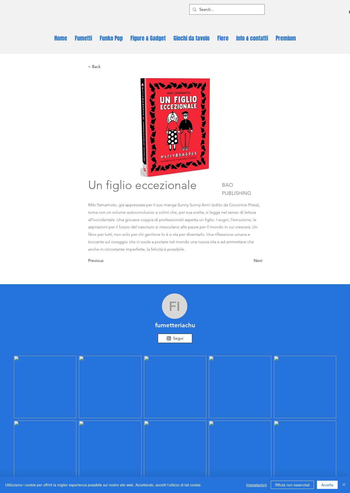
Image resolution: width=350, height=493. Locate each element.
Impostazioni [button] (256, 484)
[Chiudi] (344, 485)
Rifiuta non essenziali (292, 484)
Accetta (327, 484)
